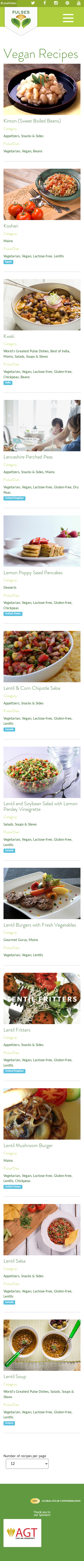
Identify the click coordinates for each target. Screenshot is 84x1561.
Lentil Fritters (17, 1030)
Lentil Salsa (14, 1261)
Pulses (21, 21)
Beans (37, 151)
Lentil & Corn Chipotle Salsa (32, 688)
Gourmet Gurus (15, 940)
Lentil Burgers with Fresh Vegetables (40, 925)
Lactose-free (42, 256)
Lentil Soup (15, 1376)
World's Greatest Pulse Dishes (26, 351)
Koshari (11, 226)
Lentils (59, 256)
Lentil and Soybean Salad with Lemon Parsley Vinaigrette (40, 806)
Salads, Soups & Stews (31, 357)
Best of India (59, 351)
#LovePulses (8, 3)
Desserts (10, 588)
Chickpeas (11, 377)
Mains (8, 241)
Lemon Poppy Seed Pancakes (33, 572)
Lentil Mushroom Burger (28, 1145)
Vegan (26, 151)
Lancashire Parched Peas (28, 457)
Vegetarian (12, 151)
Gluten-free (62, 372)
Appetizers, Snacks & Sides (23, 136)
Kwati (9, 336)
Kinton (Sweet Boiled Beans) (32, 121)
